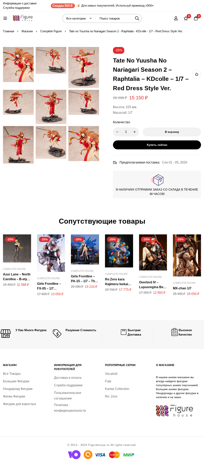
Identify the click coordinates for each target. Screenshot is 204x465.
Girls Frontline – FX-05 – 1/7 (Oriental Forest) (49, 288)
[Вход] (176, 18)
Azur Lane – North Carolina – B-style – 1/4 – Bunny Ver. (16, 279)
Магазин (27, 31)
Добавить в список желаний (196, 74)
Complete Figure (51, 31)
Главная (8, 31)
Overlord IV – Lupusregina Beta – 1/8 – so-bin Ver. (152, 287)
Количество (121, 122)
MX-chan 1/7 (182, 288)
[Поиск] (137, 18)
